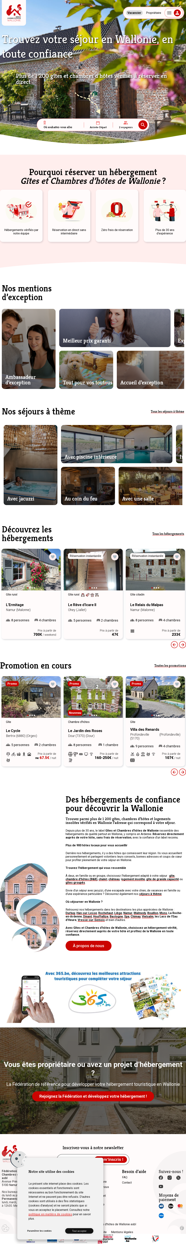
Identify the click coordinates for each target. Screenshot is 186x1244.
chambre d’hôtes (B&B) (81, 879)
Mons (163, 913)
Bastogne (116, 916)
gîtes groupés (75, 882)
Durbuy (70, 913)
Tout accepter (79, 1231)
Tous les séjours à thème (167, 412)
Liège (118, 913)
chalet (103, 879)
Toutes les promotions (170, 666)
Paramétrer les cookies (39, 1231)
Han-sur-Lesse (86, 913)
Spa (126, 916)
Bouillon (152, 913)
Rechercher (142, 124)
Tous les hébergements (168, 534)
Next (52, 572)
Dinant (87, 916)
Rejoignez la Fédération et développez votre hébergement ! (93, 1096)
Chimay (136, 916)
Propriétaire (153, 13)
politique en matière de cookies (50, 1214)
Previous (174, 644)
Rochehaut (105, 913)
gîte (172, 875)
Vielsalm (147, 916)
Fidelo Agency (182, 1228)
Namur (127, 913)
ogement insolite (133, 879)
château (114, 879)
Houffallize (100, 916)
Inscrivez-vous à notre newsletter (93, 1147)
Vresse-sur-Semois (91, 920)
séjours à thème (150, 894)
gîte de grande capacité (162, 879)
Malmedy (140, 913)
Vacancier (134, 13)
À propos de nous (88, 946)
